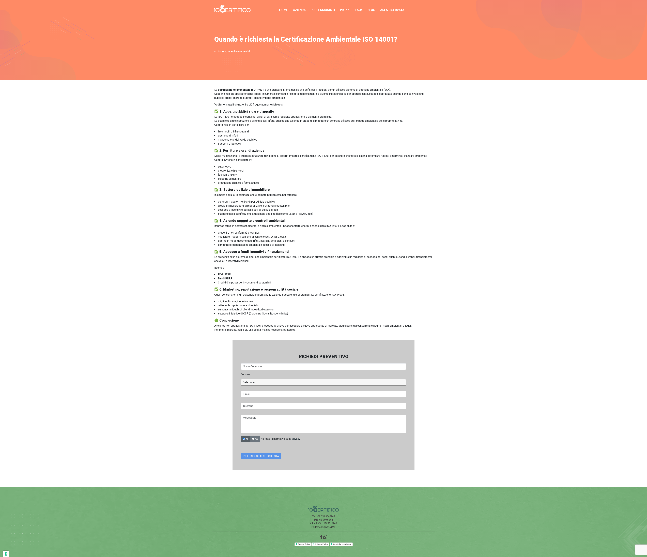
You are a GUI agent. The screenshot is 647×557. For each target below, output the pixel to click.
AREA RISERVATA (392, 10)
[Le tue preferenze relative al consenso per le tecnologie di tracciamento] (6, 554)
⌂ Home (219, 51)
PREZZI (345, 10)
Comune (245, 374)
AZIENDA (299, 10)
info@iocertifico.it (323, 520)
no (256, 439)
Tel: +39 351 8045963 (323, 516)
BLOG (371, 10)
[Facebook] (321, 537)
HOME (283, 10)
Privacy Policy (321, 544)
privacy (296, 438)
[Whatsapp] (325, 537)
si (246, 439)
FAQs (358, 10)
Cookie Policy (304, 544)
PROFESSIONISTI (323, 10)
